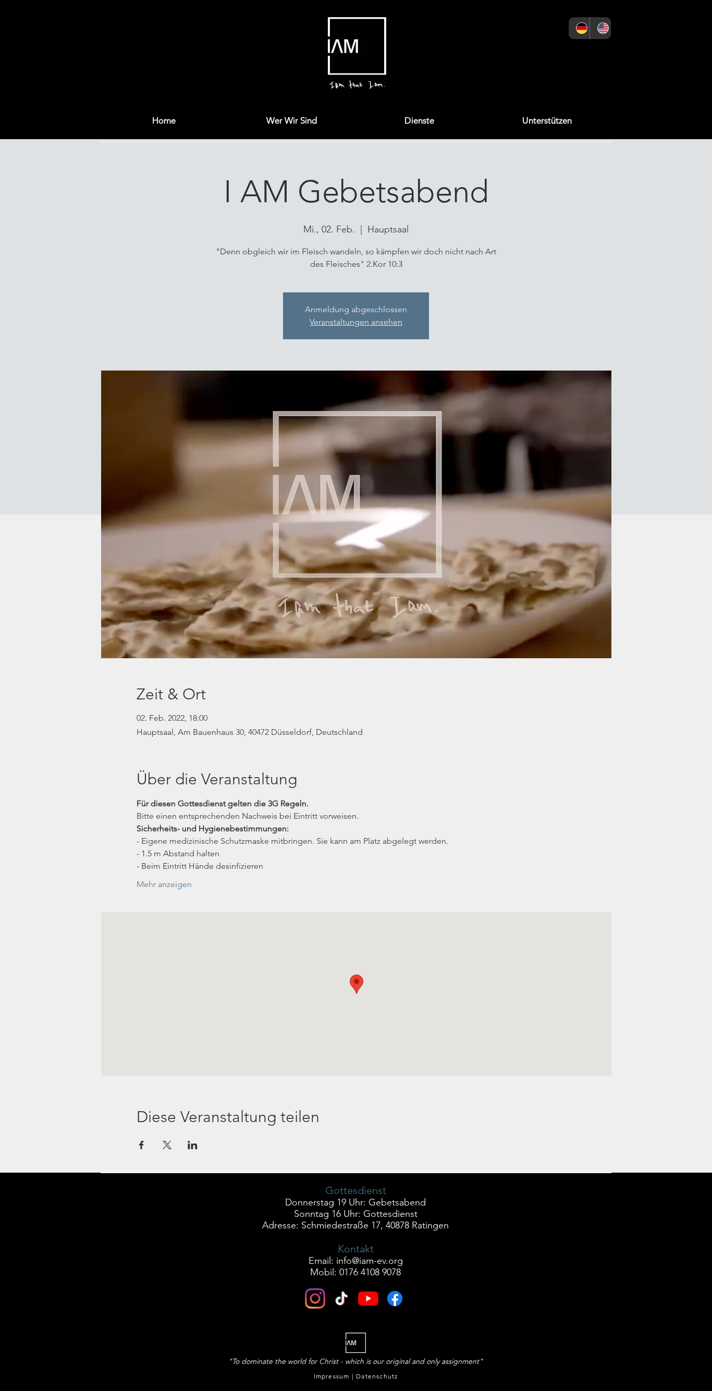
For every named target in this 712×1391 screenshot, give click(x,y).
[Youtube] (368, 1298)
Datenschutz (377, 1376)
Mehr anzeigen (164, 884)
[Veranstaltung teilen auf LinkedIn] (193, 1145)
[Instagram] (470, 55)
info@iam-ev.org (369, 1260)
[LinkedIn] (546, 55)
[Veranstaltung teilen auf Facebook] (141, 1145)
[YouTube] (572, 55)
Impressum (332, 1376)
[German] (579, 28)
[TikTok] (597, 55)
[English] (600, 28)
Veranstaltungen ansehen (356, 322)
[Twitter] (521, 55)
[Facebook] (495, 55)
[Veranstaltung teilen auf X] (167, 1145)
